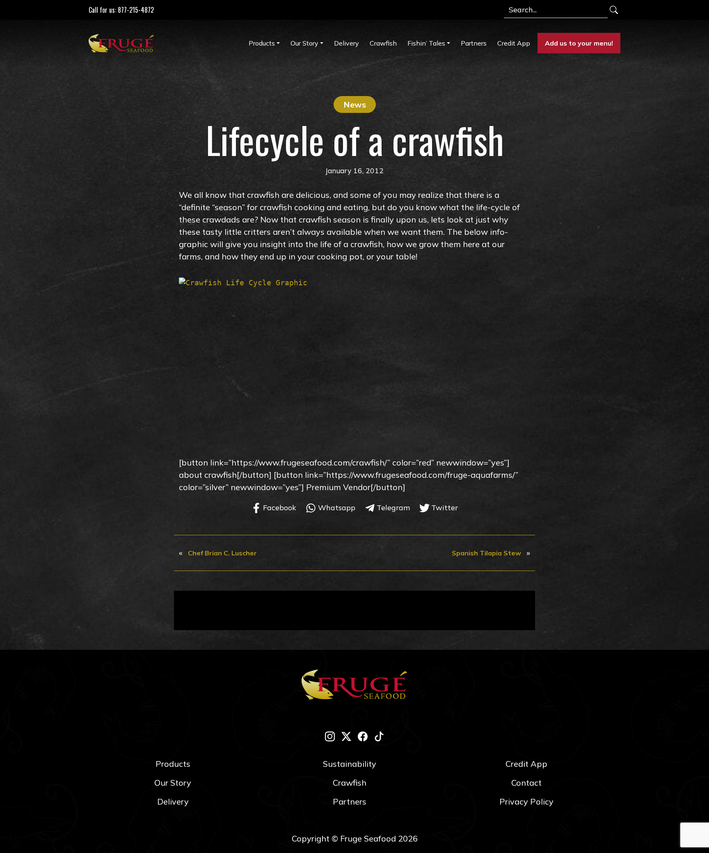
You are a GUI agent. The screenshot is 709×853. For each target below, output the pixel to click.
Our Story (304, 43)
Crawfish (383, 43)
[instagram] (330, 735)
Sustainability (349, 764)
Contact (526, 782)
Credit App (513, 43)
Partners (474, 43)
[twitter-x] (346, 735)
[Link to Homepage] (123, 43)
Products (262, 43)
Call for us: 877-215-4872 (121, 10)
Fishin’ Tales (426, 43)
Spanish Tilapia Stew (486, 553)
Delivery (346, 43)
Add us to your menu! (579, 43)
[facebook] (363, 735)
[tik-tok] (379, 735)
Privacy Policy (526, 801)
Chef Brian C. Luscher (222, 553)
